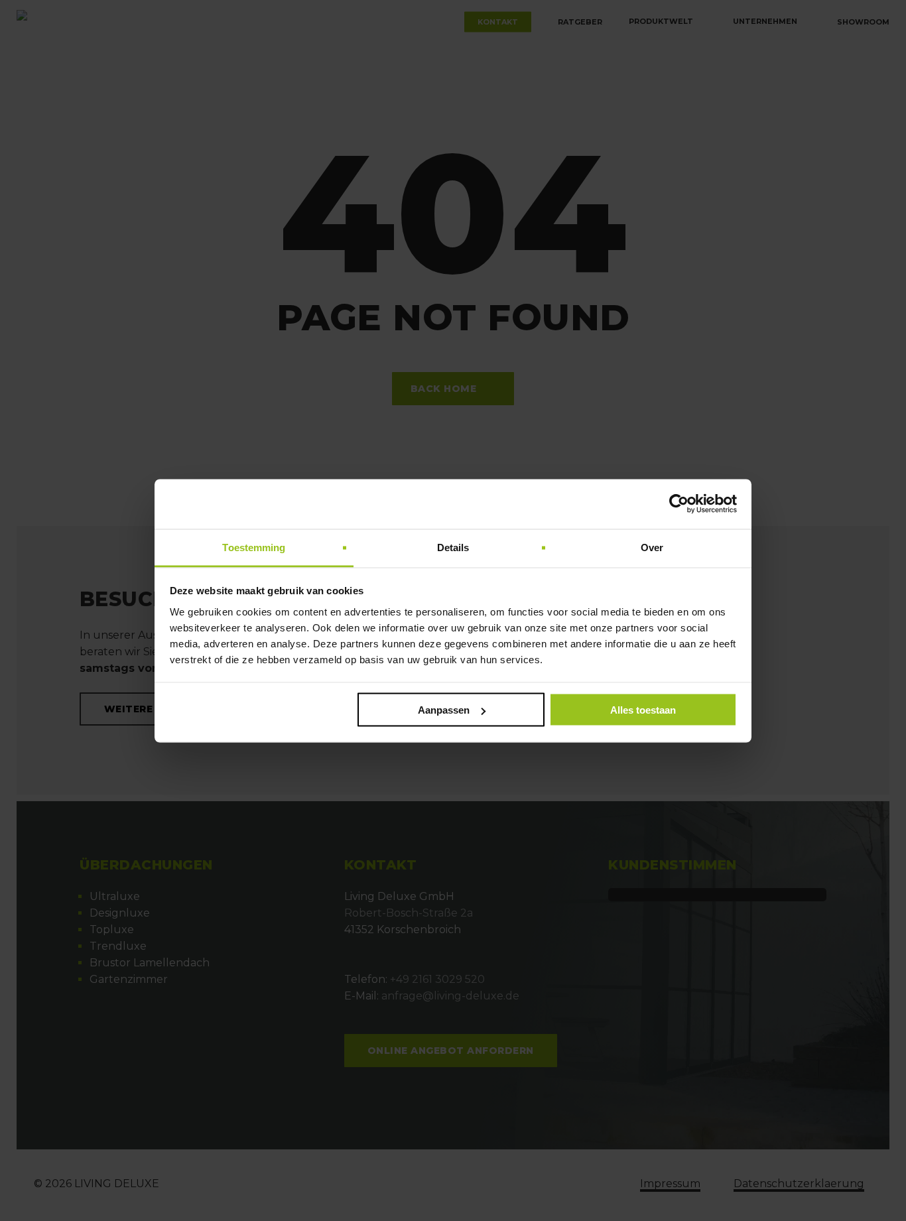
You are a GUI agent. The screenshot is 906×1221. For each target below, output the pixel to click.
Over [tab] (652, 546)
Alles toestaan (643, 710)
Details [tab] (453, 546)
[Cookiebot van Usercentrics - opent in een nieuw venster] (679, 504)
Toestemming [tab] (253, 546)
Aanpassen (444, 710)
